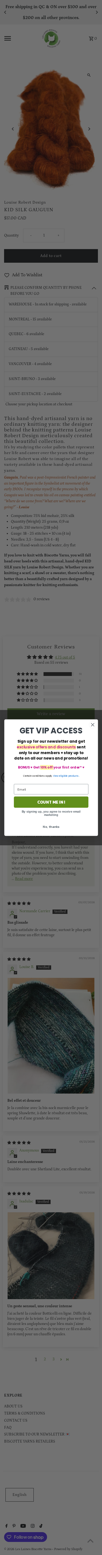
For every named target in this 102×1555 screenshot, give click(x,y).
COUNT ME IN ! (51, 802)
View (55, 775)
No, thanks (51, 826)
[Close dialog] (92, 724)
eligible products (69, 775)
